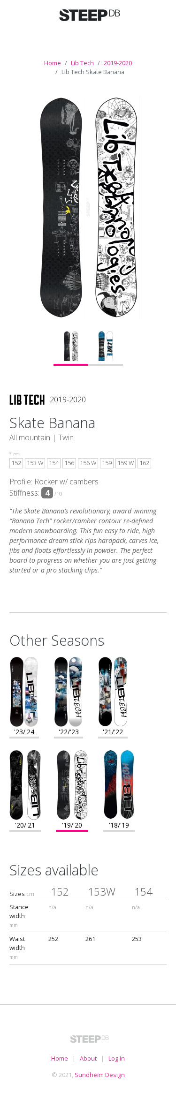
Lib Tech (82, 63)
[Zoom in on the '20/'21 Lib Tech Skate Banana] (25, 784)
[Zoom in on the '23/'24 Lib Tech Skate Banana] (24, 691)
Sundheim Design (100, 1074)
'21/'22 (113, 731)
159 (107, 463)
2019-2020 (118, 63)
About (88, 1058)
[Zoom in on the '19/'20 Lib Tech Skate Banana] (72, 784)
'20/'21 (25, 825)
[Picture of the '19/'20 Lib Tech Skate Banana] (88, 207)
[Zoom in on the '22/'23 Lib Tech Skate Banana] (68, 691)
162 (144, 463)
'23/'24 (24, 731)
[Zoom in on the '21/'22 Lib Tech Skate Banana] (113, 691)
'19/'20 (72, 825)
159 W (125, 463)
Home (52, 63)
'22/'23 (69, 731)
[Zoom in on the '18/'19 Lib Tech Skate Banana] (119, 784)
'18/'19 (119, 825)
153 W (35, 463)
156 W (88, 463)
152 (16, 463)
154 (54, 463)
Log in (116, 1058)
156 (69, 463)
